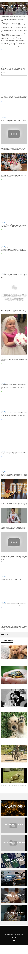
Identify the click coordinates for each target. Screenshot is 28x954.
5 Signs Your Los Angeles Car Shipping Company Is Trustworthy (14, 895)
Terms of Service (18, 929)
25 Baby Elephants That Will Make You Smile (13, 763)
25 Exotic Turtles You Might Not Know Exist (13, 685)
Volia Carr (3, 787)
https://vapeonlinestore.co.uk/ (14, 934)
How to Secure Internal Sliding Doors (14, 843)
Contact (8, 929)
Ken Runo (11, 10)
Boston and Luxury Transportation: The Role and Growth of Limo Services (14, 878)
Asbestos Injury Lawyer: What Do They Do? (14, 913)
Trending (17, 10)
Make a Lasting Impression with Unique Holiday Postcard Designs (14, 860)
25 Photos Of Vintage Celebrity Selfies (11, 708)
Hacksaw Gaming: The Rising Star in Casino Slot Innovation (14, 825)
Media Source (3, 66)
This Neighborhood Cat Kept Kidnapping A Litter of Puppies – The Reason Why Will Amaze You (13, 785)
